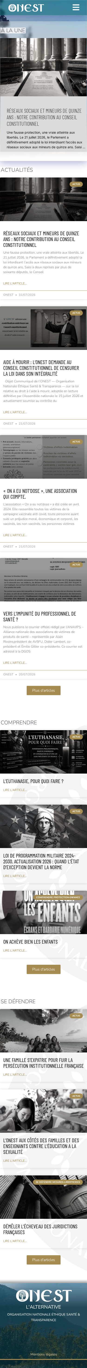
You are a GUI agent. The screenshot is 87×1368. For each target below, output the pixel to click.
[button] (44, 690)
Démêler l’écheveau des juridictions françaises (40, 1229)
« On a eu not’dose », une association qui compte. (40, 493)
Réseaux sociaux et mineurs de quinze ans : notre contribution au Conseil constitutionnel (44, 117)
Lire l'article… (15, 283)
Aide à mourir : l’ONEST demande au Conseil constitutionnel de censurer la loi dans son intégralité (41, 368)
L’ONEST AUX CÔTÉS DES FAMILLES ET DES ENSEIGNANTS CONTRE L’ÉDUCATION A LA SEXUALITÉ (41, 1146)
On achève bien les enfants (30, 941)
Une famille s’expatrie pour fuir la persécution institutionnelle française (43, 1063)
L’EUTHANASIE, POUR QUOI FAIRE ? (33, 781)
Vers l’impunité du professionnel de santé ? (39, 616)
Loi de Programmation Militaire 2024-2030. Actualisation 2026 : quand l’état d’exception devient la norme (41, 861)
